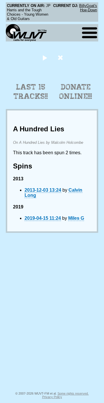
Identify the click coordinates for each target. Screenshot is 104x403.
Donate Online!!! (75, 91)
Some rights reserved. (73, 393)
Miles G (76, 218)
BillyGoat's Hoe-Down (88, 7)
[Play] (44, 57)
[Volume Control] (61, 57)
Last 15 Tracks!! (31, 91)
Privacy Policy (52, 397)
